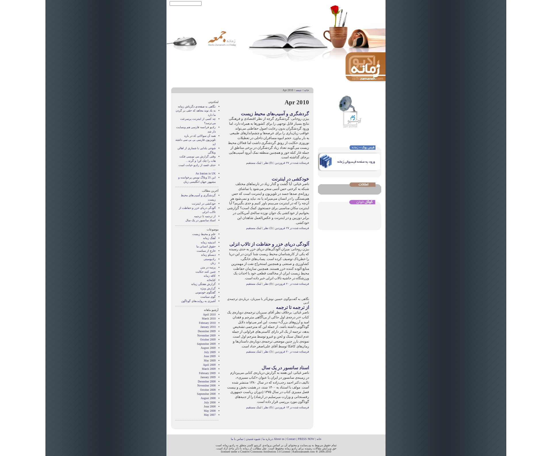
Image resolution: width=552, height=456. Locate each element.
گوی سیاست (208, 296)
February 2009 (207, 373)
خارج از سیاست (206, 250)
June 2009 (210, 356)
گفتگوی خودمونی (205, 292)
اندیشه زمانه (208, 242)
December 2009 (207, 331)
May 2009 (210, 360)
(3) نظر (268, 228)
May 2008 (210, 410)
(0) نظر (268, 162)
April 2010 (209, 314)
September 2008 (206, 393)
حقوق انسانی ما (206, 246)
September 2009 (206, 343)
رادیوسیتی (210, 259)
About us (279, 438)
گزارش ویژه (208, 288)
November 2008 (206, 385)
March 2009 (209, 368)
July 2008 (210, 402)
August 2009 (208, 347)
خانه (306, 90)
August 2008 (208, 398)
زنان (213, 263)
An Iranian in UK (205, 173)
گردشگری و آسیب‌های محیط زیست (275, 113)
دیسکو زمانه (208, 254)
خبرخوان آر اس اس (241, 3)
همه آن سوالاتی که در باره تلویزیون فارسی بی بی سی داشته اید (195, 140)
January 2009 (208, 377)
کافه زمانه (210, 275)
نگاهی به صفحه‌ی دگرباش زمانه (197, 106)
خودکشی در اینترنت (290, 178)
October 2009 (208, 339)
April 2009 (209, 364)
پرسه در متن (208, 267)
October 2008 (208, 389)
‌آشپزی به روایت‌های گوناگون (198, 301)
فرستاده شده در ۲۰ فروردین (292, 283)
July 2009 (210, 352)
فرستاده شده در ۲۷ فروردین (292, 162)
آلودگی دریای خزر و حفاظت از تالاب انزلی (269, 244)
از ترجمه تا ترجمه (292, 307)
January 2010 (208, 326)
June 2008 (210, 406)
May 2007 (210, 414)
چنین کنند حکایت (205, 271)
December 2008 (207, 381)
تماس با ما (237, 438)
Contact (291, 438)
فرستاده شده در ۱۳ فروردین (292, 407)
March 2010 (209, 318)
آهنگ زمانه (209, 238)
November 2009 (206, 335)
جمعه (299, 90)
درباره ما (267, 438)
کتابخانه (211, 280)
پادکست (220, 3)
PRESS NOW (306, 438)
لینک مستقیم (253, 162)
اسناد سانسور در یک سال (285, 367)
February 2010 (207, 322)
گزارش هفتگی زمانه (203, 284)
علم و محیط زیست (204, 234)
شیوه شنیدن (253, 438)
